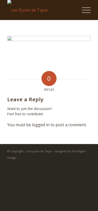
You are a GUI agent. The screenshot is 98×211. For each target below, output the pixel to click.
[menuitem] (84, 10)
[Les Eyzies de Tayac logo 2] (40, 10)
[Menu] (84, 10)
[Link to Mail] (87, 164)
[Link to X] (79, 164)
